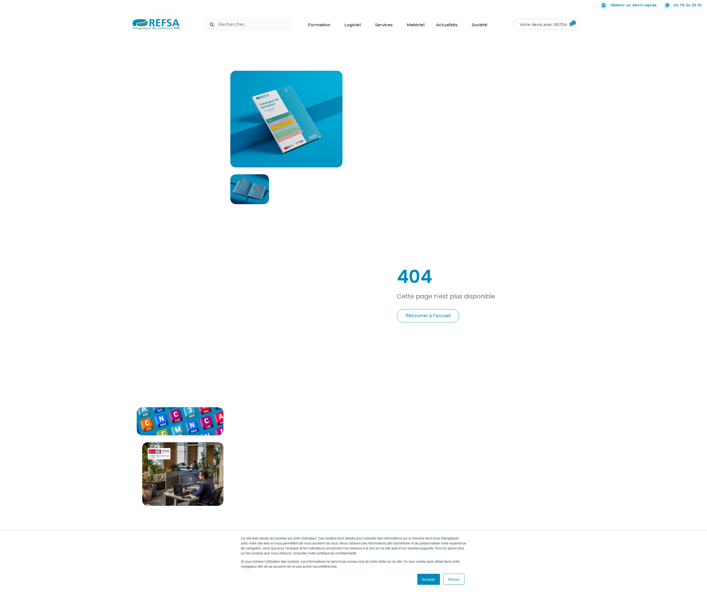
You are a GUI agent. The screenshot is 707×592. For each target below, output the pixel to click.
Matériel (416, 24)
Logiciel (352, 24)
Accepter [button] (428, 579)
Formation (319, 24)
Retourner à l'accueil (428, 315)
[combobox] (248, 24)
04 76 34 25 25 (687, 5)
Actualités (447, 24)
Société (479, 24)
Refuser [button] (454, 579)
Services (384, 24)
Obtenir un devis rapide (633, 5)
